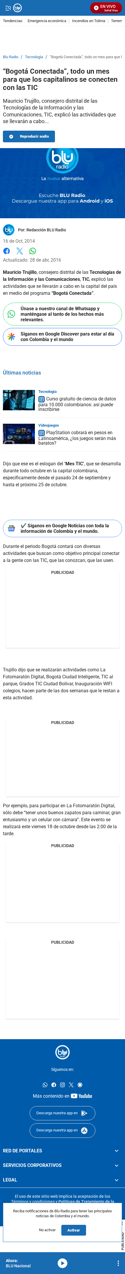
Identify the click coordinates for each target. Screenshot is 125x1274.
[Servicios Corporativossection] (116, 1165)
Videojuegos (48, 425)
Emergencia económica (47, 21)
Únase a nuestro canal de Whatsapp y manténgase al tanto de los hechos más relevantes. (62, 314)
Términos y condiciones (33, 1201)
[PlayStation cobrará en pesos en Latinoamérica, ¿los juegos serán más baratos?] (19, 434)
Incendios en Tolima (88, 21)
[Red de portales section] (116, 1150)
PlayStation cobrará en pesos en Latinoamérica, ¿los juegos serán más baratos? (77, 438)
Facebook (6, 254)
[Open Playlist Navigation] (118, 1263)
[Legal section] (116, 1180)
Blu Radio (10, 57)
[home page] (62, 1052)
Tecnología (34, 57)
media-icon (62, 1263)
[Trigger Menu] (8, 8)
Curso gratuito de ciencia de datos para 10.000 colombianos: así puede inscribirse (77, 404)
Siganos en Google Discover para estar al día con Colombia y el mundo (67, 336)
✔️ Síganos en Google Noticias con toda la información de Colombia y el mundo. (65, 528)
